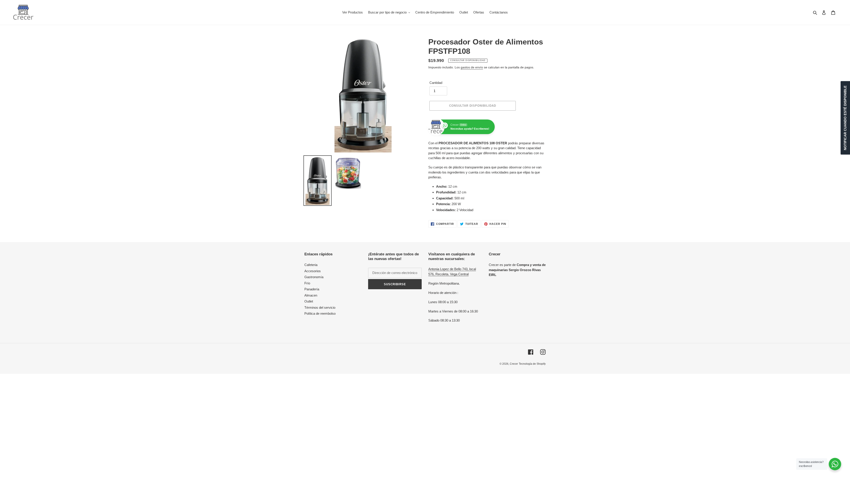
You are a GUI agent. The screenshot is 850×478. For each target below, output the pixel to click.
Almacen (310, 295)
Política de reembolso (320, 313)
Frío (307, 283)
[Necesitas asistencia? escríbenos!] (835, 464)
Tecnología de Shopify (532, 363)
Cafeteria (310, 265)
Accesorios (312, 271)
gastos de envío (472, 67)
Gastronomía (313, 277)
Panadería (311, 289)
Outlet (308, 301)
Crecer (514, 363)
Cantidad (435, 83)
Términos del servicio (319, 307)
